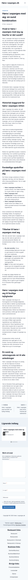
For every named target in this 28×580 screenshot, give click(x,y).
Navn (5, 483)
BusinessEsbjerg (14, 560)
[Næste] (24, 433)
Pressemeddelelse (14, 567)
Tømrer (14, 574)
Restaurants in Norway (14, 543)
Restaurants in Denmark (14, 540)
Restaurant (14, 533)
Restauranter (14, 537)
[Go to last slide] (4, 433)
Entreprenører (14, 577)
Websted (5, 497)
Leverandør (14, 570)
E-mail (5, 490)
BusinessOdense (14, 557)
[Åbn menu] (25, 3)
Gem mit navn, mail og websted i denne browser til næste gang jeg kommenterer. (14, 502)
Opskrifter (5, 10)
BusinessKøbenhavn (14, 553)
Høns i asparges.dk (8, 24)
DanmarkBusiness (14, 550)
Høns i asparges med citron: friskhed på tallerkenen (21, 409)
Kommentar (6, 459)
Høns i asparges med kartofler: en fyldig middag (7, 408)
